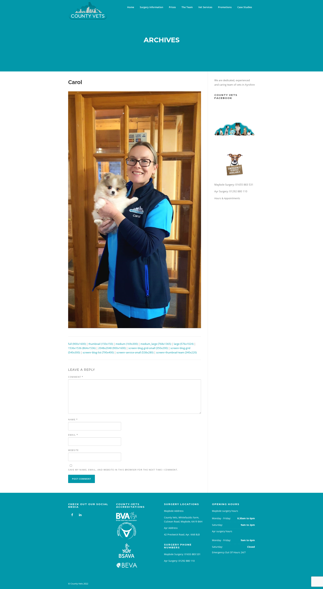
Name (73, 419)
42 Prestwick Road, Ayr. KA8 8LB (182, 534)
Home (130, 7)
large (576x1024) (183, 343)
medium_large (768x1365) (155, 343)
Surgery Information (151, 7)
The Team (187, 7)
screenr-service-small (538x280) (134, 352)
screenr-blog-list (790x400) (98, 352)
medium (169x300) (127, 343)
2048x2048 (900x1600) (112, 348)
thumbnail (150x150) (100, 343)
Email (73, 434)
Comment (75, 376)
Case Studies (244, 7)
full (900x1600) (77, 343)
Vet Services (205, 7)
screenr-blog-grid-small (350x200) (148, 348)
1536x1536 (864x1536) (82, 348)
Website (73, 450)
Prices (172, 7)
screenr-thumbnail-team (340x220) (176, 352)
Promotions (225, 7)
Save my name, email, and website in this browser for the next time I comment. (123, 469)
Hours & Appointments (227, 198)
